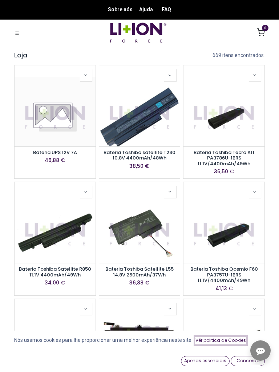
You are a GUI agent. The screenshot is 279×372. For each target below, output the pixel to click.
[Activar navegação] (17, 33)
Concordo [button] (247, 360)
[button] (86, 75)
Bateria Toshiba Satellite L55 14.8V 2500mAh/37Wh (139, 272)
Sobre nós (120, 9)
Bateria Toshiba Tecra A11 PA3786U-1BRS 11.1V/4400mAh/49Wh (224, 158)
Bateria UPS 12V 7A (55, 152)
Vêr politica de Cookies (220, 340)
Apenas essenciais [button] (205, 360)
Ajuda (146, 9)
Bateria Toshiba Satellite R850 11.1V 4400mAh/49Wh (55, 272)
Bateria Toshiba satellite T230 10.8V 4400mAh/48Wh (139, 155)
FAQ (166, 9)
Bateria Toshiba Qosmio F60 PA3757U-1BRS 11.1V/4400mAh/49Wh (224, 274)
